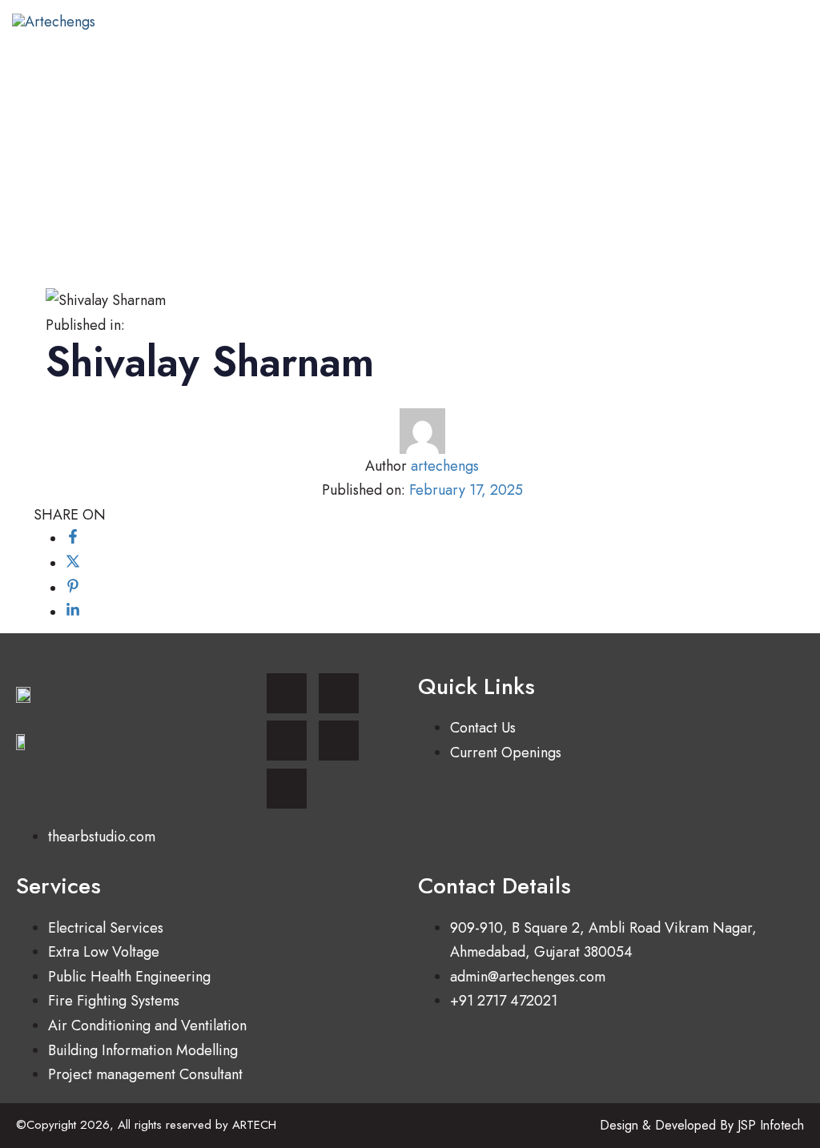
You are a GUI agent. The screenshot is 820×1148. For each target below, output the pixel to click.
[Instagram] (287, 693)
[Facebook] (287, 741)
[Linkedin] (339, 693)
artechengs (445, 466)
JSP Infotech (771, 1125)
